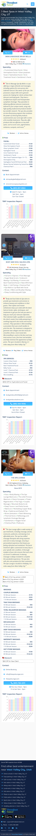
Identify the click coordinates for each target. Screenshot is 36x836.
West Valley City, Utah (19, 769)
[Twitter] (5, 828)
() (23, 59)
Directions (27, 64)
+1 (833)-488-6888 (13, 825)
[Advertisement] (18, 742)
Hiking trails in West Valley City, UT (14, 785)
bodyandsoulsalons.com (15, 399)
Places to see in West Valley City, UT (14, 794)
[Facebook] (1, 828)
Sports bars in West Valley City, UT (14, 800)
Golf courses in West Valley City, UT (14, 779)
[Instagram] (9, 828)
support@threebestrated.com (15, 822)
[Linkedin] (16, 828)
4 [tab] (19, 253)
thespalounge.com (12, 679)
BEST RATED (4, 9)
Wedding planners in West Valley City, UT (16, 806)
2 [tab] (16, 253)
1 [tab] (14, 253)
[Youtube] (13, 828)
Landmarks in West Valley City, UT (14, 788)
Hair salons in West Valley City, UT (14, 782)
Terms (10, 830)
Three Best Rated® (17, 834)
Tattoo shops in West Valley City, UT (14, 803)
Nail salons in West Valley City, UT (14, 791)
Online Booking (11, 669)
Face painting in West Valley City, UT (14, 776)
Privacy (4, 830)
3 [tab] (18, 469)
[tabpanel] (18, 40)
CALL (8, 52)
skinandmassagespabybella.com (16, 184)
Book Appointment (12, 174)
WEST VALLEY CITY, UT (16, 9)
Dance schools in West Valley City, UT (15, 774)
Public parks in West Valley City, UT (14, 797)
